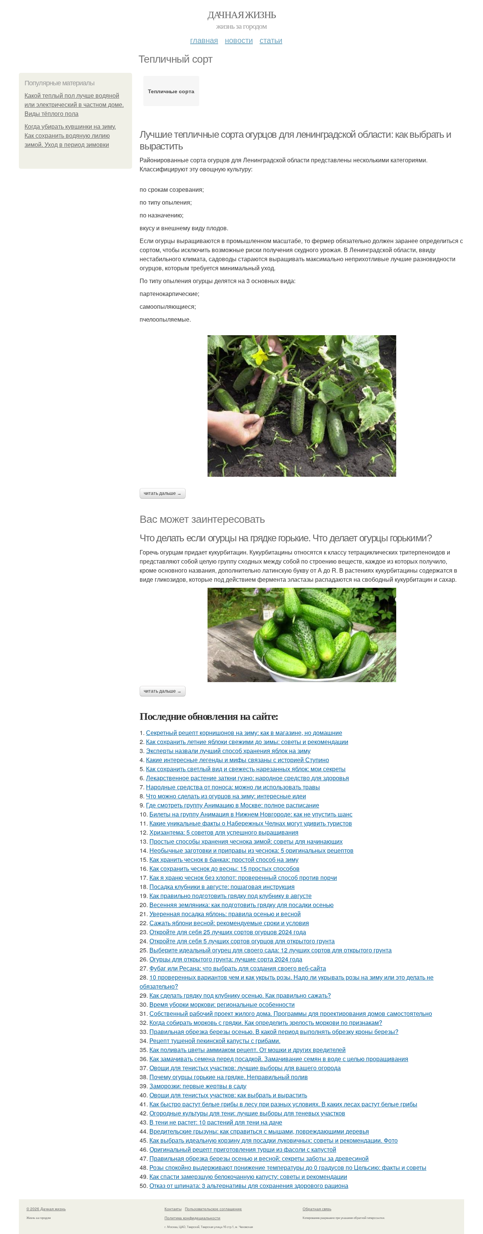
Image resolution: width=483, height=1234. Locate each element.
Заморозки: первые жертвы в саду (197, 1085)
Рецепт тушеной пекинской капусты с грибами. (214, 1040)
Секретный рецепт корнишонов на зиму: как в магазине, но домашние (244, 732)
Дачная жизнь (242, 14)
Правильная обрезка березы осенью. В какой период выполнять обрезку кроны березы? (273, 1031)
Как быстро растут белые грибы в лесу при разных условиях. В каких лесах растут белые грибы (283, 1104)
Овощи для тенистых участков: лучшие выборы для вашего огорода (245, 1067)
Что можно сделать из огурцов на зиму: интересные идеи (226, 796)
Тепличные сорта (171, 91)
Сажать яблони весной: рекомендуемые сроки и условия (229, 922)
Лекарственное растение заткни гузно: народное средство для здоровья (247, 777)
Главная (204, 39)
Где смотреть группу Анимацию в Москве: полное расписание (232, 805)
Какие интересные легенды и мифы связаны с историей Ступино (237, 759)
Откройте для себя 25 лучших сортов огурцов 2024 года (227, 931)
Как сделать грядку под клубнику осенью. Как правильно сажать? (240, 995)
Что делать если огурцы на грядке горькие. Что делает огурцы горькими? (285, 538)
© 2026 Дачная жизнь (46, 1208)
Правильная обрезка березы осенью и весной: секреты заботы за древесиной (259, 1158)
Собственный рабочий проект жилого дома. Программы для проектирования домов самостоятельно (290, 1013)
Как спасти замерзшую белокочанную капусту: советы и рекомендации (248, 1176)
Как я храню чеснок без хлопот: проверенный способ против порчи (243, 877)
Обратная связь (317, 1208)
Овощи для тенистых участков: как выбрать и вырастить (228, 1095)
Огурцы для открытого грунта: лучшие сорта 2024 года (225, 959)
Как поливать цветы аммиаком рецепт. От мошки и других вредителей (247, 1049)
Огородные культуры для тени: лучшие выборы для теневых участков (247, 1113)
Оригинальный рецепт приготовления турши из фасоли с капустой (242, 1149)
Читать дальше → (163, 493)
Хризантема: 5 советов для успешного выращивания (223, 832)
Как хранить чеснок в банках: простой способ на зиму (223, 859)
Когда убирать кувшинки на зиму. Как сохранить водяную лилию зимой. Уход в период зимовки (70, 135)
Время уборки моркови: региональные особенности (222, 1004)
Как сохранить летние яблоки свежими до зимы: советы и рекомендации (247, 741)
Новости (239, 39)
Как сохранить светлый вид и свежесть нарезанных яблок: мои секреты (246, 768)
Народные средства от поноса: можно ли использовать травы (233, 787)
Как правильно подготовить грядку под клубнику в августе (230, 895)
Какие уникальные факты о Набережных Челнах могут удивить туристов (250, 823)
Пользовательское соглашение (213, 1208)
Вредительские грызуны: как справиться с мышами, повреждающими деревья (259, 1131)
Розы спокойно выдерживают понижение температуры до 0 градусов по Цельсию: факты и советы (287, 1167)
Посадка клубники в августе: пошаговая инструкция (222, 886)
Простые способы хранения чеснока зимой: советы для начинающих (246, 841)
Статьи (271, 39)
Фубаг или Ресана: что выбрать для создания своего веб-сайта (237, 968)
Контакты (173, 1208)
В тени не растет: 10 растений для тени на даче (215, 1122)
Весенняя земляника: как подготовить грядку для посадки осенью (241, 904)
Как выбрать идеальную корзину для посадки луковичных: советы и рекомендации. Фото (273, 1140)
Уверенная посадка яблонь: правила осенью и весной (225, 913)
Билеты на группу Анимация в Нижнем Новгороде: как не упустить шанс (250, 814)
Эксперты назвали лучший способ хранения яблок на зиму (228, 750)
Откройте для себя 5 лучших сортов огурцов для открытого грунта (242, 941)
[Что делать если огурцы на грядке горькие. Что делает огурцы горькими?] (302, 635)
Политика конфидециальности (192, 1217)
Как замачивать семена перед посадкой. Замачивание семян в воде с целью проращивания (278, 1058)
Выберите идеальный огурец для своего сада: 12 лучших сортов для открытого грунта (270, 950)
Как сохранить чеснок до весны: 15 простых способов (224, 868)
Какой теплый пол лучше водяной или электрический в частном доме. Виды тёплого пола (74, 104)
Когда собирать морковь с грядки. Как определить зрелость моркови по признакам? (265, 1022)
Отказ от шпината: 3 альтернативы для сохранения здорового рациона (248, 1185)
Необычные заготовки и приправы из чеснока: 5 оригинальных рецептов (251, 850)
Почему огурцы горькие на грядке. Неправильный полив (228, 1076)
